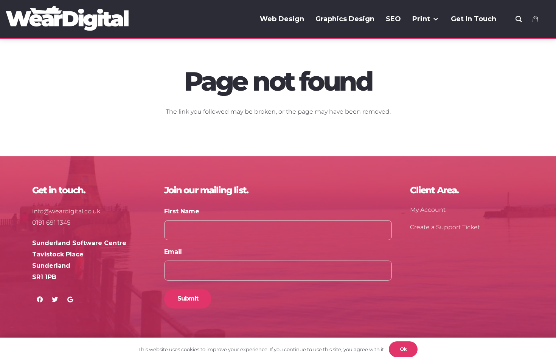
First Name (181, 211)
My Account (428, 209)
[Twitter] (54, 299)
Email (173, 251)
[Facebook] (39, 299)
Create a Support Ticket (445, 227)
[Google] (70, 299)
